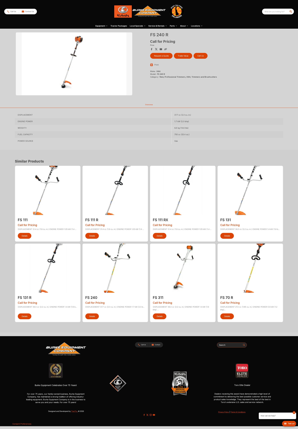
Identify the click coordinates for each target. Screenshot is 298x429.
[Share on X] (156, 49)
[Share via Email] (160, 49)
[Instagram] (150, 415)
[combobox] (278, 11)
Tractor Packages (118, 26)
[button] (11, 11)
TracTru (74, 411)
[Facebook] (144, 415)
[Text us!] (289, 423)
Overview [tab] (149, 105)
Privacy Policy (223, 412)
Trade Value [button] (183, 56)
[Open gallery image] (74, 63)
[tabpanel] (82, 64)
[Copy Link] (165, 49)
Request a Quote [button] (161, 56)
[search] (291, 11)
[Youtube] (154, 415)
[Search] (244, 345)
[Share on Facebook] (151, 49)
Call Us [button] (200, 56)
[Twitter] (147, 415)
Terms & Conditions (238, 412)
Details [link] (24, 236)
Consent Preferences (21, 424)
